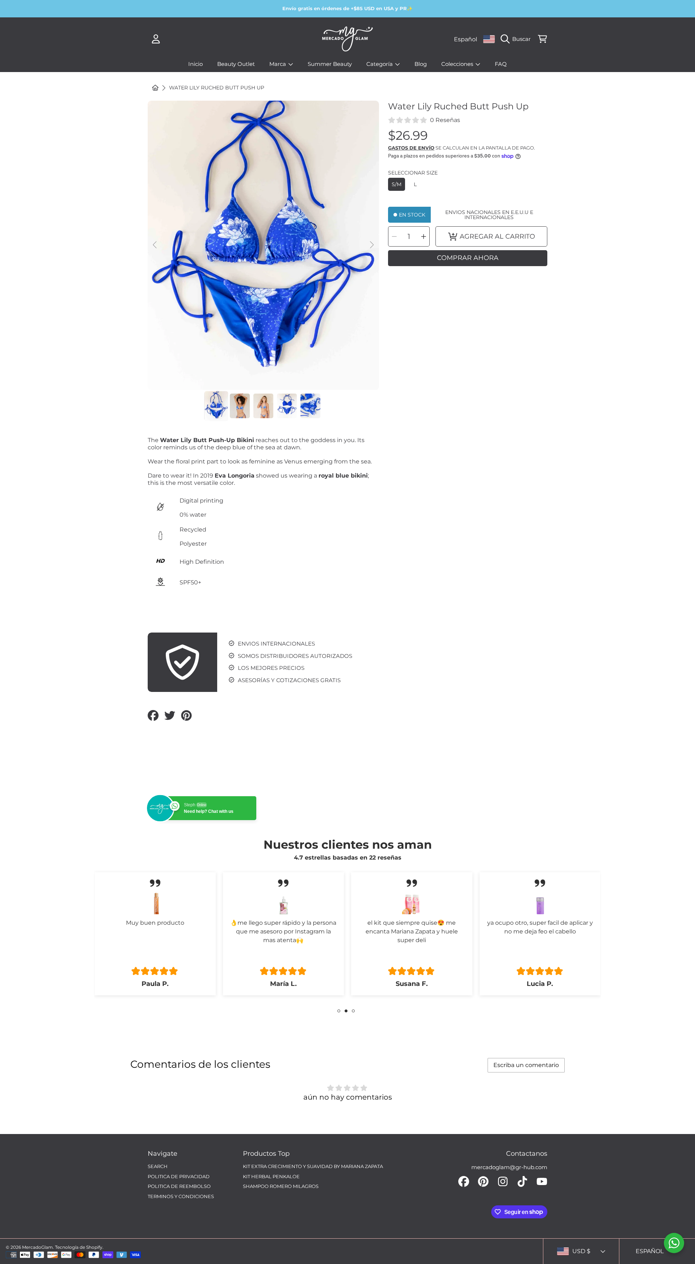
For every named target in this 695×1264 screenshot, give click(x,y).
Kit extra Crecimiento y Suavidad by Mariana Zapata (313, 1166)
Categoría (380, 63)
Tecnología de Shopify (78, 1247)
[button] (517, 39)
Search (158, 1166)
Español (465, 39)
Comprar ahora (467, 258)
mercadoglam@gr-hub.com (509, 1167)
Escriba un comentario (526, 1065)
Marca (278, 63)
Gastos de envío (411, 148)
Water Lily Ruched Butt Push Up (216, 88)
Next (371, 245)
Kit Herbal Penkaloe (271, 1176)
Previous (155, 245)
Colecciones (458, 63)
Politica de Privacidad (179, 1176)
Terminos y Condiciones (181, 1196)
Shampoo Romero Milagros (281, 1186)
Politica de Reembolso (179, 1186)
